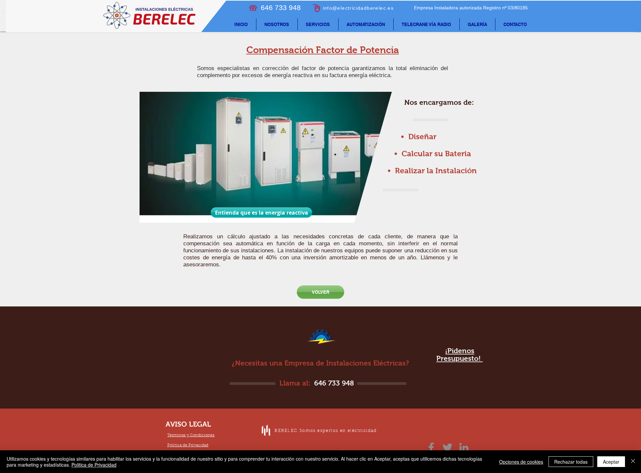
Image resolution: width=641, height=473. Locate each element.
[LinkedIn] (463, 447)
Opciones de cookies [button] (521, 461)
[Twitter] (447, 447)
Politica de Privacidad (94, 464)
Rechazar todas (571, 461)
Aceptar (611, 461)
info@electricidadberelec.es (358, 8)
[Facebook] (431, 447)
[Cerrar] (633, 462)
